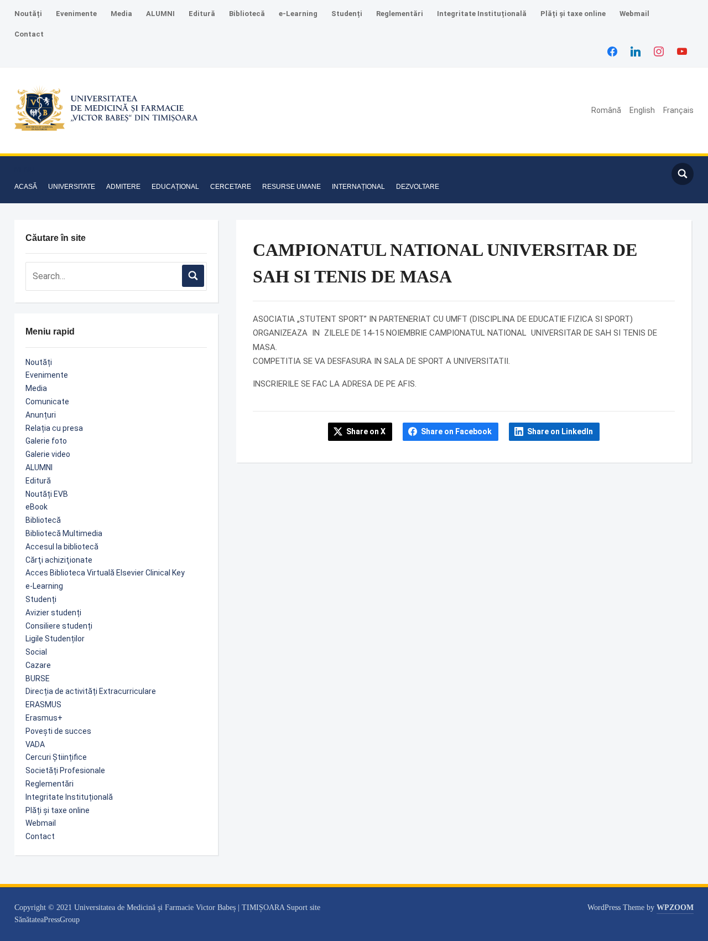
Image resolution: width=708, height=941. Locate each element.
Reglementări (399, 13)
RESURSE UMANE (291, 187)
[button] (24, 169)
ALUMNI (160, 13)
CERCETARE (230, 187)
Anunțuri (40, 414)
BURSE (37, 678)
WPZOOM (675, 907)
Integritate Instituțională (482, 13)
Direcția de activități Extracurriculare (90, 691)
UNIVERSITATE (71, 187)
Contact (29, 34)
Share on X (366, 431)
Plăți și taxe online (573, 13)
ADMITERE (123, 187)
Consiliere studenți (58, 625)
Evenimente (76, 13)
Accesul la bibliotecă (61, 546)
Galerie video (47, 454)
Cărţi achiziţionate (58, 560)
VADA (35, 744)
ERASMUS (43, 704)
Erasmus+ (44, 717)
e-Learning (298, 13)
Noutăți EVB (46, 494)
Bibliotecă (247, 13)
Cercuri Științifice (56, 757)
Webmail (634, 13)
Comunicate (47, 401)
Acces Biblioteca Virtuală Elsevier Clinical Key (105, 572)
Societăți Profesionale (65, 770)
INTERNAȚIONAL (358, 187)
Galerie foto (46, 440)
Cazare (38, 665)
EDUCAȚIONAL (175, 187)
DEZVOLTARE (417, 187)
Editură (202, 13)
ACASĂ (25, 187)
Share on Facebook (456, 431)
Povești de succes (58, 731)
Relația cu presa (54, 428)
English (642, 110)
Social (36, 651)
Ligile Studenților (55, 638)
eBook (36, 506)
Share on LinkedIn (560, 431)
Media (121, 13)
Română (606, 110)
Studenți (346, 13)
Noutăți (28, 13)
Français (678, 110)
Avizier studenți (53, 612)
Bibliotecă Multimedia (63, 533)
